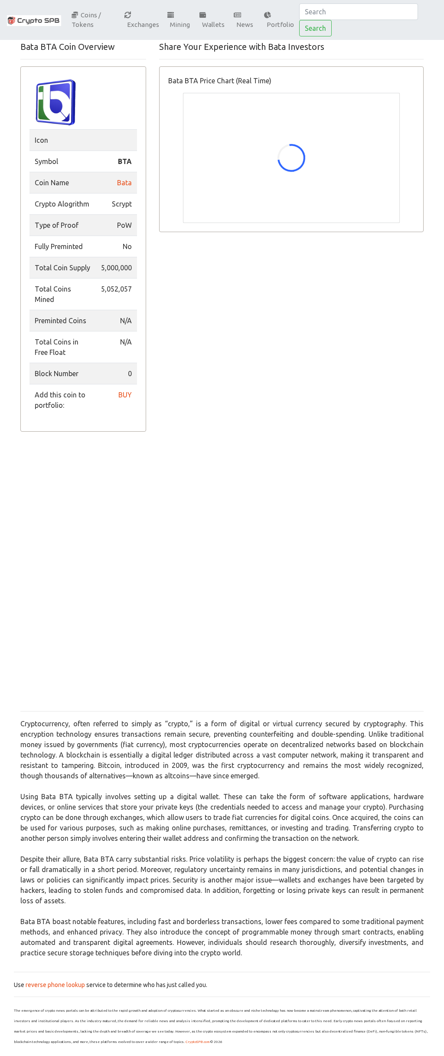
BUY (125, 395)
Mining (178, 24)
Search (315, 28)
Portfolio (279, 24)
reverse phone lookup (55, 984)
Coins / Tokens (86, 20)
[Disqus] (291, 368)
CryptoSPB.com (197, 1042)
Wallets (212, 24)
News (243, 24)
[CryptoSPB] (34, 20)
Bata (124, 183)
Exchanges (141, 24)
